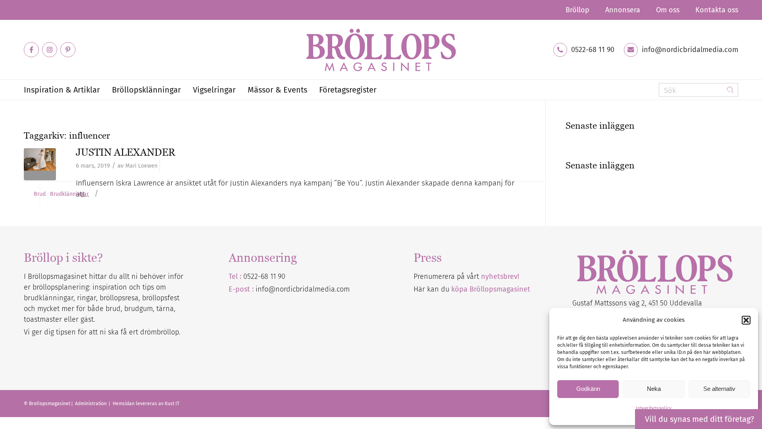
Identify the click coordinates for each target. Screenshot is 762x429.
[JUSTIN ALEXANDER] (40, 164)
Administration (91, 403)
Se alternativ (719, 388)
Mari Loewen (141, 165)
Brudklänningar (69, 194)
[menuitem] (577, 10)
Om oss (667, 10)
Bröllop (577, 10)
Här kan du (472, 289)
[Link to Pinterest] (67, 49)
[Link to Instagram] (49, 49)
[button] (746, 320)
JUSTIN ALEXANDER (125, 152)
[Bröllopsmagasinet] (381, 49)
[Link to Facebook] (31, 49)
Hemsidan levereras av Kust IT (146, 403)
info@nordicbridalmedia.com (690, 49)
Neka (654, 388)
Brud (40, 194)
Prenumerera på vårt (466, 276)
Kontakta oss (716, 10)
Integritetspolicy (654, 408)
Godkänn (588, 388)
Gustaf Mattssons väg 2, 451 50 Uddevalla (637, 303)
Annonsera (622, 10)
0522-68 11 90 (592, 49)
